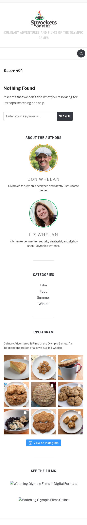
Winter (43, 304)
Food (44, 291)
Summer (43, 298)
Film (43, 285)
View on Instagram (45, 443)
